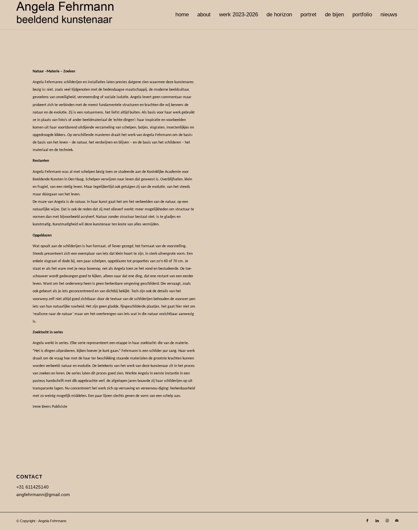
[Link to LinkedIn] (377, 520)
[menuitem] (182, 14)
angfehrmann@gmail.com (43, 494)
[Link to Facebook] (367, 520)
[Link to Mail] (397, 520)
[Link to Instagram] (387, 520)
